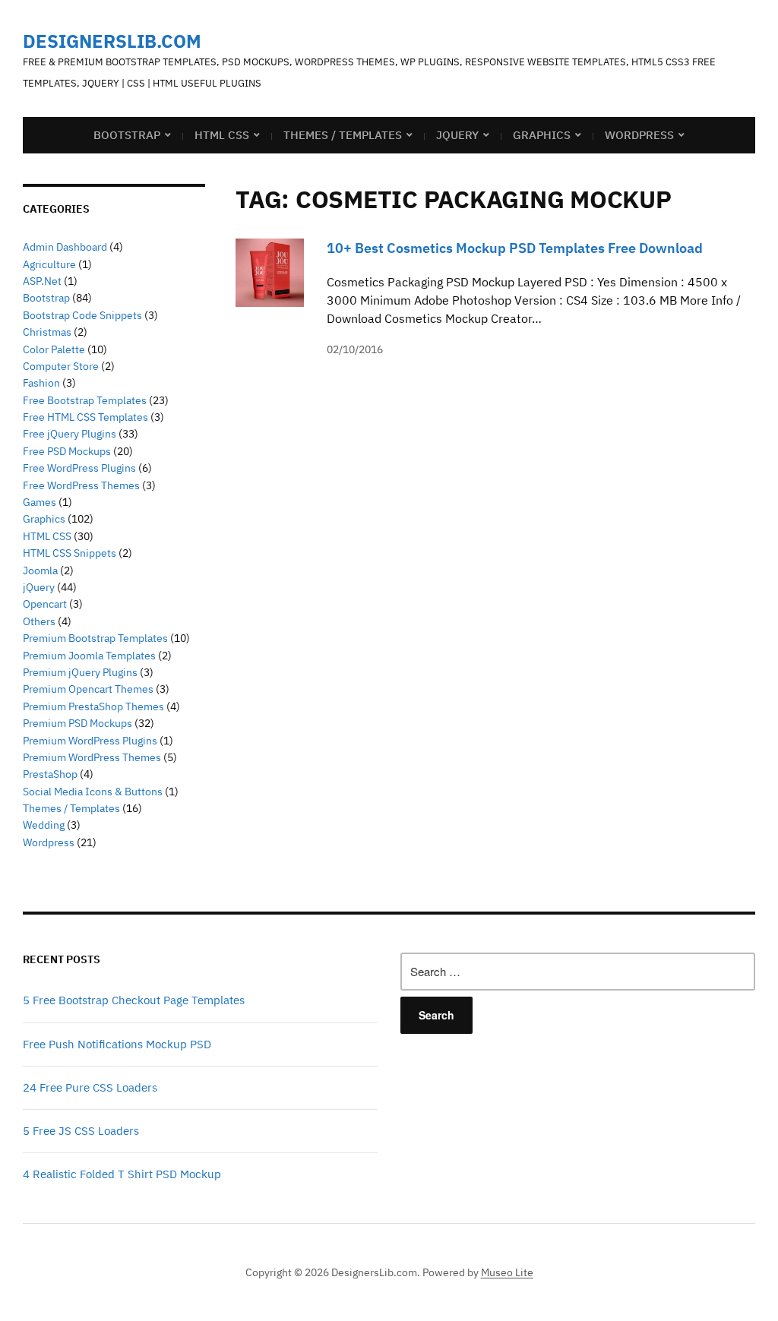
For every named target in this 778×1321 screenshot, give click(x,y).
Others (39, 621)
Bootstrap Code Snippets (82, 315)
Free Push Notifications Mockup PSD (117, 1044)
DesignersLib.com (112, 41)
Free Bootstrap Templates (85, 400)
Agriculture (49, 264)
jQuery (457, 135)
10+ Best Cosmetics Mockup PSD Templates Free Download (515, 248)
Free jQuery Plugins (69, 434)
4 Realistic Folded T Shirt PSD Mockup (122, 1174)
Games (39, 502)
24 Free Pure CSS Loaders (90, 1087)
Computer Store (61, 366)
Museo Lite (507, 1272)
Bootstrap (126, 135)
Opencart (45, 604)
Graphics (542, 135)
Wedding (44, 825)
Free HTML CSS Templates (85, 417)
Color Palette (54, 349)
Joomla (40, 570)
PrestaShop (50, 774)
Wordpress (48, 842)
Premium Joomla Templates (89, 655)
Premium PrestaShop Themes (93, 706)
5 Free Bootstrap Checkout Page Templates (134, 1000)
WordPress (639, 135)
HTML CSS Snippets (69, 553)
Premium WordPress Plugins (90, 740)
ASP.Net (42, 281)
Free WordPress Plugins (79, 468)
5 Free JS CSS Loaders (81, 1130)
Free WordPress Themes (81, 485)
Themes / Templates (342, 135)
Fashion (41, 383)
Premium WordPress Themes (92, 757)
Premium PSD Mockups (77, 723)
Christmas (47, 332)
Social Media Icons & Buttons (93, 791)
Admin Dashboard (65, 247)
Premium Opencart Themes (88, 689)
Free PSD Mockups (67, 451)
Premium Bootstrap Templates (95, 638)
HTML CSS (221, 135)
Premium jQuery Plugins (80, 672)
